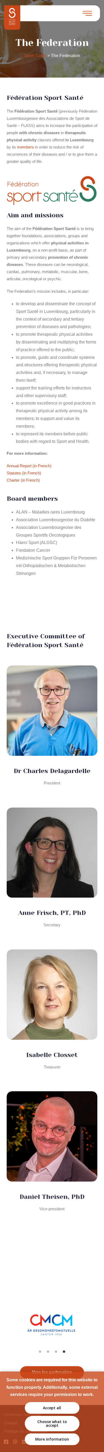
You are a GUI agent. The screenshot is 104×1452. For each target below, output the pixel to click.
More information (52, 1439)
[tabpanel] (52, 1330)
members (25, 147)
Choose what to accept (52, 1423)
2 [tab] (48, 1351)
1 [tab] (40, 1351)
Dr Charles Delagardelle (52, 771)
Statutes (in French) (24, 473)
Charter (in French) (23, 480)
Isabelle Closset (52, 1055)
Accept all (52, 1407)
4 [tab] (64, 1351)
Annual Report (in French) (29, 466)
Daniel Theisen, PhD (52, 1196)
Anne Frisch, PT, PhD (52, 912)
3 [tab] (56, 1351)
